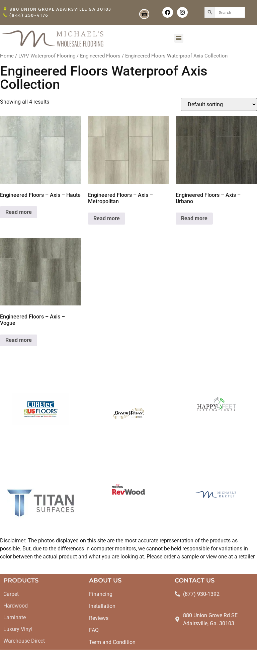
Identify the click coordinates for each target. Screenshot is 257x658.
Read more (18, 212)
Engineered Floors (100, 56)
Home (7, 56)
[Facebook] (167, 12)
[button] (178, 38)
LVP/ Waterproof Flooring (46, 56)
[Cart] (144, 14)
